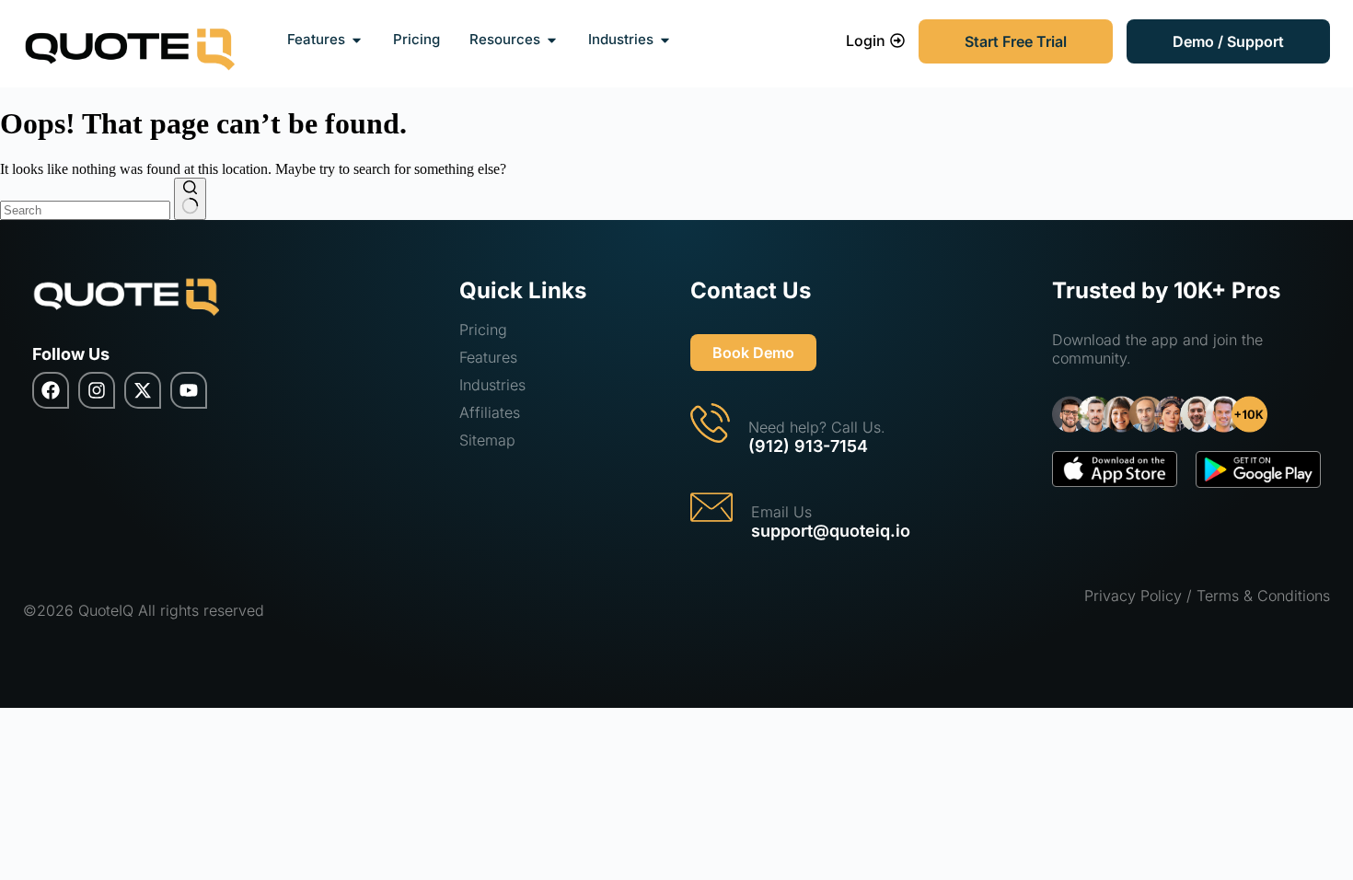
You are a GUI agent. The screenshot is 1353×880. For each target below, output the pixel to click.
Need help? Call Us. (816, 427)
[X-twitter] (142, 390)
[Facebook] (50, 390)
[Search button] (190, 199)
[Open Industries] (665, 40)
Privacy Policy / (1138, 595)
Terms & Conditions (1263, 595)
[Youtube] (188, 390)
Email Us (781, 512)
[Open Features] (357, 40)
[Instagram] (96, 390)
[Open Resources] (552, 40)
